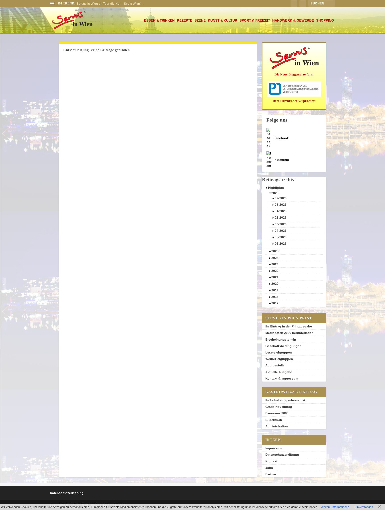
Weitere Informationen (335, 507)
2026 (275, 193)
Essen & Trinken (159, 20)
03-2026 (281, 224)
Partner (270, 474)
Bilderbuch (273, 420)
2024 (275, 258)
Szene (200, 20)
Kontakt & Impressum (281, 378)
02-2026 (281, 217)
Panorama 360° (276, 413)
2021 (275, 277)
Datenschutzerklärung (282, 454)
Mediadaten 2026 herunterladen (289, 333)
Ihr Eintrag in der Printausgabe (288, 326)
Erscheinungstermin (280, 339)
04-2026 (281, 230)
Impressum (273, 448)
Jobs (269, 467)
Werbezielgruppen (279, 359)
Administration (276, 426)
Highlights (276, 187)
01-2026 (281, 211)
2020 (275, 283)
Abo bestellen (276, 365)
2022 (275, 270)
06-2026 (281, 243)
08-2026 (281, 204)
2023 (275, 264)
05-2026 (281, 237)
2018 (275, 297)
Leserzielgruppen (278, 352)
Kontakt (271, 461)
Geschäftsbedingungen (283, 346)
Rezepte (184, 20)
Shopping (325, 20)
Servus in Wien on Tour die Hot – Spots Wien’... (110, 3)
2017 (275, 303)
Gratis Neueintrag (278, 406)
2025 (275, 251)
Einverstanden (363, 507)
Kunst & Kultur (222, 20)
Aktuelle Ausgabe (278, 372)
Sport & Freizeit (255, 20)
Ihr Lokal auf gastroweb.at (285, 400)
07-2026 (281, 198)
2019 (275, 290)
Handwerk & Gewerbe (293, 20)
